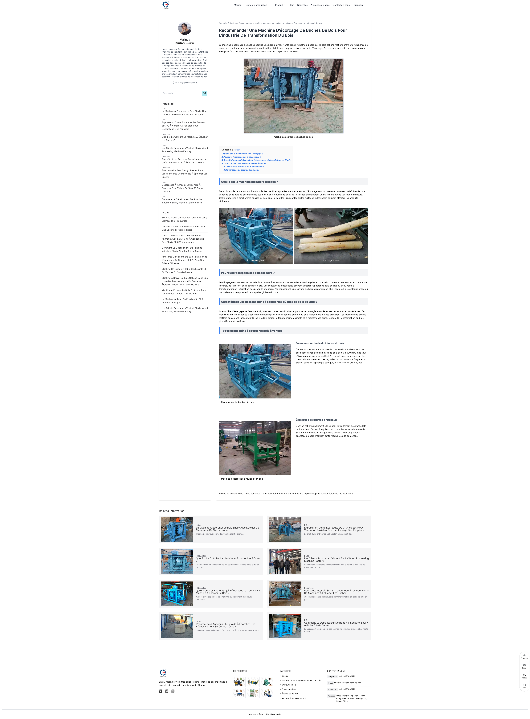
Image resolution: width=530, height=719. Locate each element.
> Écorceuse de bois (289, 693)
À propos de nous (320, 5)
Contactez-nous (341, 5)
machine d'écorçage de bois (237, 311)
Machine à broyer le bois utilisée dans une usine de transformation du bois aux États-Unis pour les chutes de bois (185, 281)
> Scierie (284, 676)
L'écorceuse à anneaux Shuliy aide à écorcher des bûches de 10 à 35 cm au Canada (183, 188)
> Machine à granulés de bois (293, 698)
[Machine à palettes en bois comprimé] (253, 693)
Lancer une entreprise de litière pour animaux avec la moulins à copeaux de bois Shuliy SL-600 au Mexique (183, 238)
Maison (237, 5)
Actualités (232, 23)
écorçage (303, 356)
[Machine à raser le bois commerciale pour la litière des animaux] (267, 682)
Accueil (222, 23)
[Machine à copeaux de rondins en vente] (253, 682)
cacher (237, 150)
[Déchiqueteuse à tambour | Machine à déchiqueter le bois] (239, 693)
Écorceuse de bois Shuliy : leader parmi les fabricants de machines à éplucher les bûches (184, 173)
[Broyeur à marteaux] (267, 693)
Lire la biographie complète (184, 83)
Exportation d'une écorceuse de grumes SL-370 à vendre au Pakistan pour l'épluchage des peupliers (183, 125)
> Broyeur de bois (288, 685)
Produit (279, 5)
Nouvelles (302, 5)
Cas (292, 5)
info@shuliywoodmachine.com (347, 682)
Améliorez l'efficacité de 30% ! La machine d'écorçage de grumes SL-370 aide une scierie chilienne (184, 260)
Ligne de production (256, 5)
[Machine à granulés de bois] (239, 682)
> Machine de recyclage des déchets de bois (300, 680)
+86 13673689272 (346, 676)
